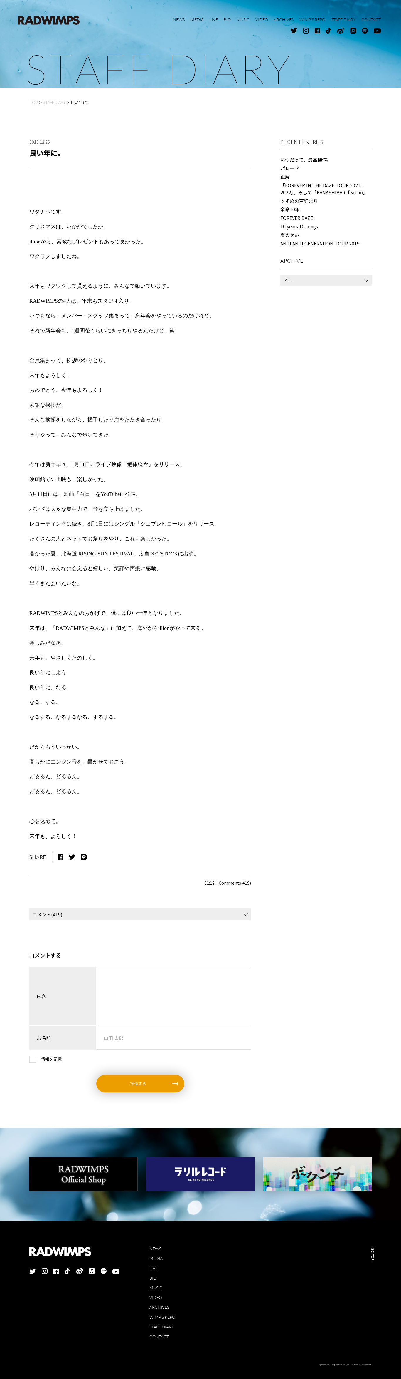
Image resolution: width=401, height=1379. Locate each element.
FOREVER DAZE (296, 217)
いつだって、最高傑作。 (305, 159)
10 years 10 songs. (299, 226)
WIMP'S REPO (162, 1317)
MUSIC (155, 1287)
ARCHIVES (159, 1307)
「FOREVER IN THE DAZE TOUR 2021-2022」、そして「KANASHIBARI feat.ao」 (324, 189)
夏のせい (289, 234)
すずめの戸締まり (299, 200)
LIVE (153, 1268)
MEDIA (156, 1258)
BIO (152, 1278)
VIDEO (155, 1297)
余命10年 (290, 209)
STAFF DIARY (161, 1326)
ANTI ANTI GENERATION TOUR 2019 (320, 243)
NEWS (155, 1248)
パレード (289, 168)
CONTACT (159, 1336)
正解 (285, 176)
